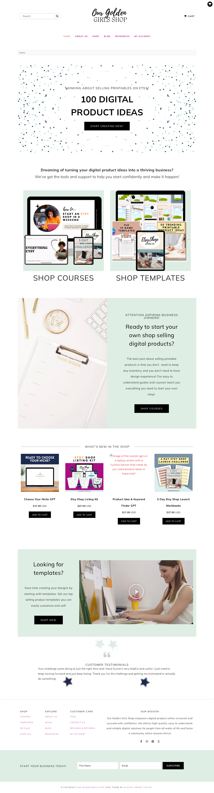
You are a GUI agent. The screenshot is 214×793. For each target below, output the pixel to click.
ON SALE (25, 728)
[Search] (57, 16)
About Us (81, 36)
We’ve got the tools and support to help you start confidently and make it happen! (107, 176)
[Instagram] (146, 741)
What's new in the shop (107, 446)
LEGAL (48, 722)
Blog (107, 36)
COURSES (25, 716)
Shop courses (63, 277)
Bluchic (128, 787)
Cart (191, 16)
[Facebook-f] (141, 741)
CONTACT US (77, 722)
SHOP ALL (25, 734)
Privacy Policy (143, 787)
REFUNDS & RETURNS (82, 728)
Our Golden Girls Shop (90, 787)
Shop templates (150, 277)
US (55, 716)
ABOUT (49, 716)
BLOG (48, 728)
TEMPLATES (26, 722)
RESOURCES (52, 734)
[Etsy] (158, 741)
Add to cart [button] (40, 514)
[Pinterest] (152, 741)
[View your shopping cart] (209, 4)
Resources (122, 36)
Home (66, 36)
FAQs (73, 716)
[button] (136, 592)
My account (142, 36)
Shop (95, 36)
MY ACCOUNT (78, 734)
